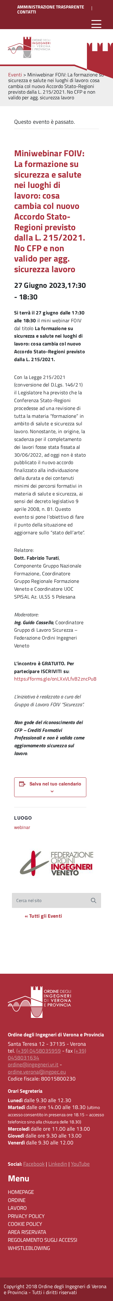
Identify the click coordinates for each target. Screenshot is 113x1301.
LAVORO (17, 1208)
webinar (22, 827)
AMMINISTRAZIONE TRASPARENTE (50, 7)
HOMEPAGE (21, 1192)
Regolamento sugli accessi (42, 1240)
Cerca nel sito (28, 900)
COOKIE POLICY (25, 1224)
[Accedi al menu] (96, 24)
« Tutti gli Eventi (43, 916)
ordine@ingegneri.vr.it (33, 1064)
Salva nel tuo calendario (55, 783)
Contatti (26, 12)
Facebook (34, 1164)
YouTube (80, 1164)
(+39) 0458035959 (38, 1051)
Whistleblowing (29, 1248)
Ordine (16, 1200)
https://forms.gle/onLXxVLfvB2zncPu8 (55, 678)
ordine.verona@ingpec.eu (37, 1072)
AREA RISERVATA (27, 1232)
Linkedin (57, 1164)
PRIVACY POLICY (26, 1216)
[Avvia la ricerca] (93, 900)
